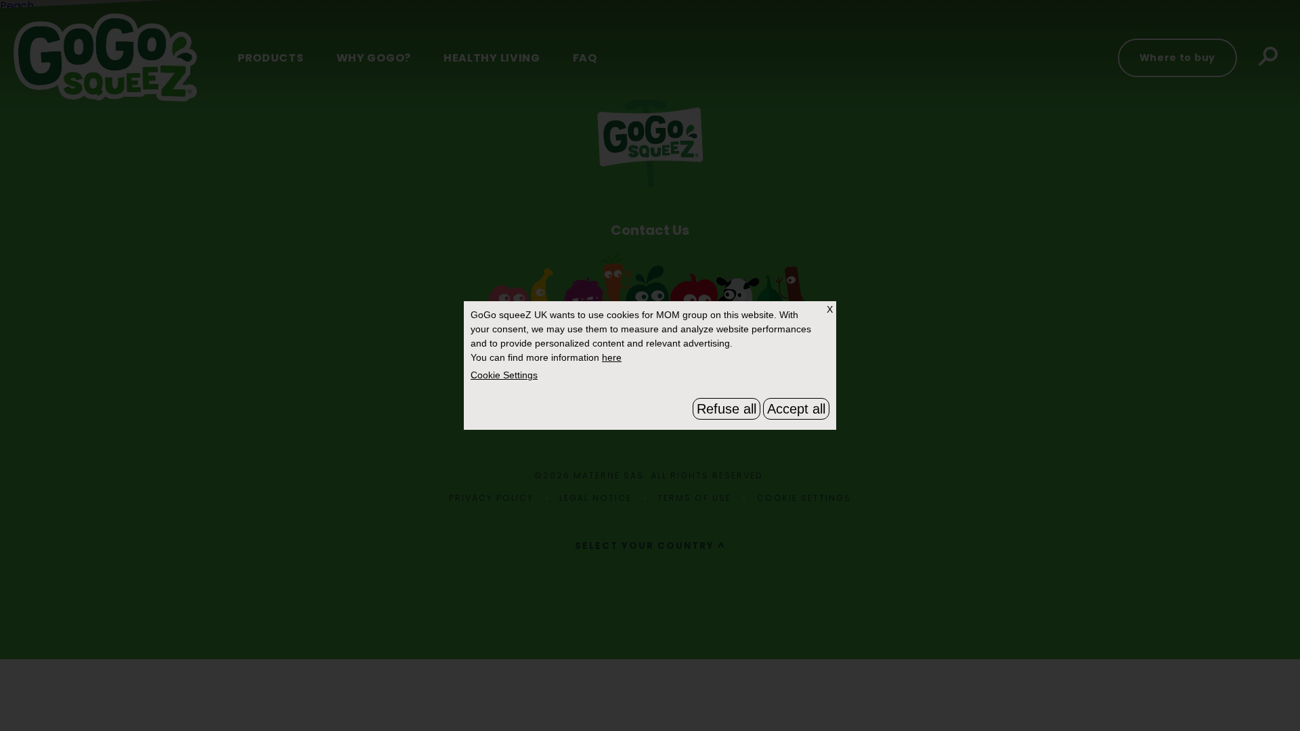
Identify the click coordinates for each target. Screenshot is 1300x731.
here (612, 357)
